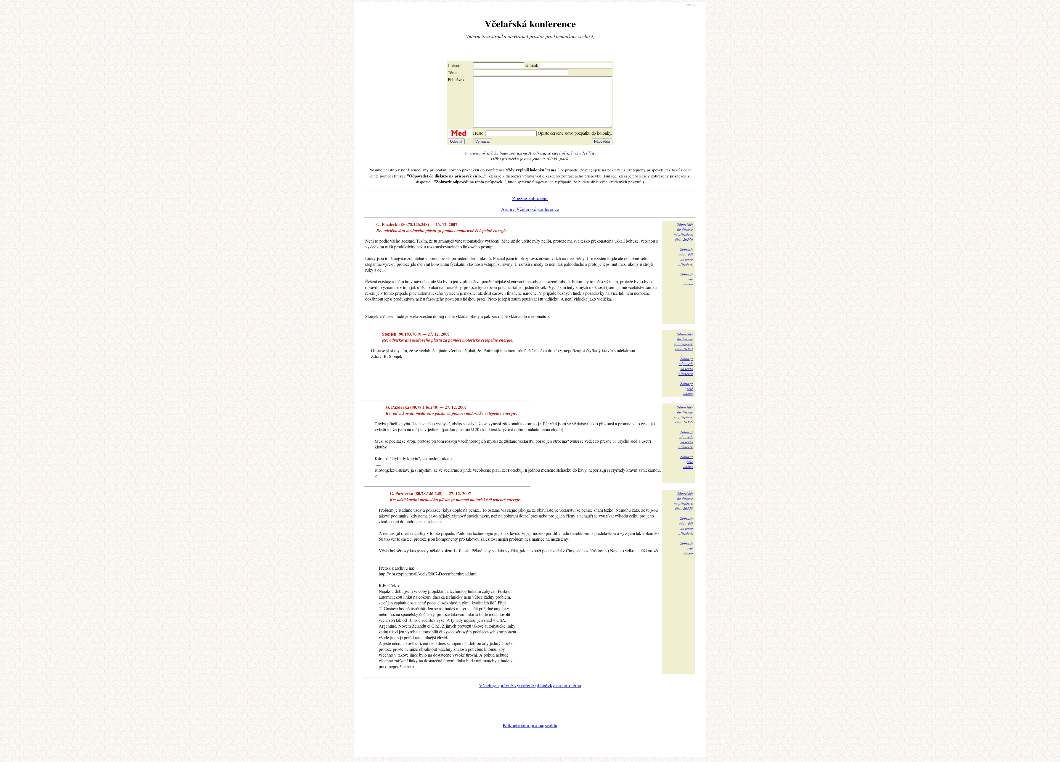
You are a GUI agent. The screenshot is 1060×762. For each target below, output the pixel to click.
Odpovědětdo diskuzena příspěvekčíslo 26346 (683, 232)
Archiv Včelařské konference (530, 209)
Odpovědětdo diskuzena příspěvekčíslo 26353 (683, 341)
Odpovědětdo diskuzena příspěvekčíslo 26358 (683, 501)
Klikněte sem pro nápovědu (530, 725)
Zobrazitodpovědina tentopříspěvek (686, 257)
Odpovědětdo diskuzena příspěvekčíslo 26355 (683, 414)
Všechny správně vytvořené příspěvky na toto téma (530, 685)
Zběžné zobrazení (530, 198)
